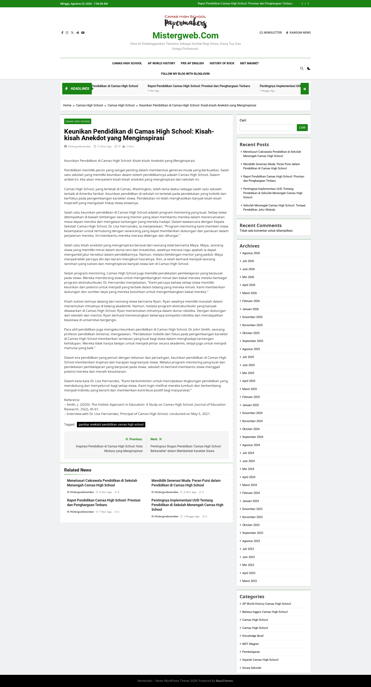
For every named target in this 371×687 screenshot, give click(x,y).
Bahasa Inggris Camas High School (265, 612)
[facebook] (62, 33)
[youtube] (83, 33)
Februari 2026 (251, 301)
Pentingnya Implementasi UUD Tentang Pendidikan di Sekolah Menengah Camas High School (187, 504)
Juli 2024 (248, 453)
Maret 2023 (249, 581)
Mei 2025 (248, 373)
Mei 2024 (248, 469)
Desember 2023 (252, 509)
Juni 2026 (248, 269)
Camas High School (127, 63)
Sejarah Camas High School (260, 660)
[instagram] (67, 33)
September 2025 (252, 341)
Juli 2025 (248, 357)
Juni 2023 (248, 557)
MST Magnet (249, 63)
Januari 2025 (250, 405)
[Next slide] (308, 3)
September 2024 (252, 437)
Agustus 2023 (251, 541)
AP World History (161, 63)
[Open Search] (301, 68)
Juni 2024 (248, 461)
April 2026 (248, 285)
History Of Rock (222, 63)
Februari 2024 (251, 493)
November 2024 (252, 421)
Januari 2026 (250, 309)
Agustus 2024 (251, 445)
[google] (77, 33)
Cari (243, 120)
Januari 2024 (250, 501)
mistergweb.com (185, 35)
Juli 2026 (248, 261)
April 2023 (248, 573)
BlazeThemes (224, 680)
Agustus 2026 (251, 253)
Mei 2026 (248, 277)
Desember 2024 (252, 413)
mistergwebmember (79, 146)
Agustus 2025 (251, 349)
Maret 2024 (249, 485)
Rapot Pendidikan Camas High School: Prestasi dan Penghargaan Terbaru (245, 3)
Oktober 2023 (251, 525)
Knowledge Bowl (253, 636)
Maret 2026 (249, 293)
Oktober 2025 (251, 333)
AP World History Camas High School (266, 604)
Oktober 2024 (251, 429)
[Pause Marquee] (305, 88)
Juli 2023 (248, 549)
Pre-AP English (192, 63)
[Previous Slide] (302, 3)
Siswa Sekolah (251, 668)
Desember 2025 (252, 317)
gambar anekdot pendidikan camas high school (111, 424)
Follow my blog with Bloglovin (185, 73)
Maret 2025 (249, 389)
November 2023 (252, 517)
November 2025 (252, 325)
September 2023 (252, 533)
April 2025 (248, 381)
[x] (72, 33)
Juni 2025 (248, 365)
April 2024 (248, 477)
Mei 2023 (248, 565)
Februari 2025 (251, 397)
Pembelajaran (251, 652)
